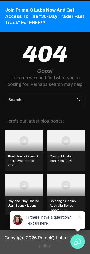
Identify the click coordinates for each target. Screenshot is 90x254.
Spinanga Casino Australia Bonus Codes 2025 (66, 194)
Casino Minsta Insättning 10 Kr (66, 150)
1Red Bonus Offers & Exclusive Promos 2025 (24, 150)
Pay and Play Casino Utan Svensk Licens (24, 194)
